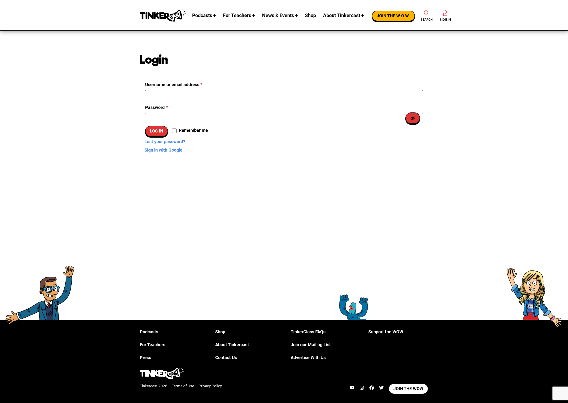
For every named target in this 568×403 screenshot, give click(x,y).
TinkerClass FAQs (308, 331)
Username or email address (182, 84)
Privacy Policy (210, 386)
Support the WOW (385, 331)
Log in (156, 131)
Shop (310, 15)
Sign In (445, 20)
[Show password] (412, 118)
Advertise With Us (308, 357)
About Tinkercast (341, 15)
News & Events (278, 15)
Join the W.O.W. (393, 16)
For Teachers (237, 15)
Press (145, 357)
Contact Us (226, 357)
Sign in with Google (163, 150)
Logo (164, 15)
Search (427, 20)
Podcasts (202, 15)
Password (165, 107)
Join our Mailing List (311, 344)
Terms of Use (183, 386)
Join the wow (408, 388)
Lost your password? (164, 141)
